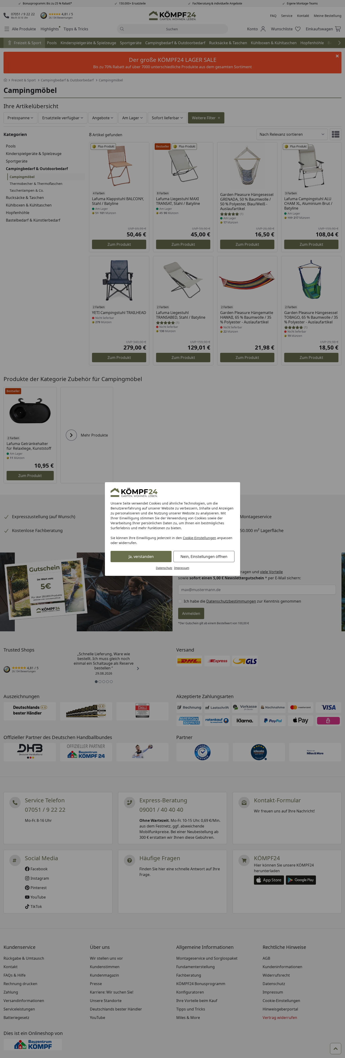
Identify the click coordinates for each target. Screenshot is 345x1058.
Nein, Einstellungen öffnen (203, 556)
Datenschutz (164, 568)
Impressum (181, 568)
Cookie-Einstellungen (199, 538)
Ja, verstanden (141, 556)
